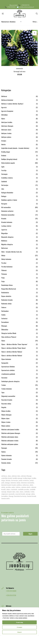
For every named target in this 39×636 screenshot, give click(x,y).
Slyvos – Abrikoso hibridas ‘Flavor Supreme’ (14, 344)
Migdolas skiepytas (7, 244)
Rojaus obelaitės (6, 296)
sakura (8, 489)
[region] (19, 621)
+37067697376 (25, 5)
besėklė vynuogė (17, 478)
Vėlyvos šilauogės (6, 415)
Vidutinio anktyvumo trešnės (9, 441)
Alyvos (3, 119)
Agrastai (4, 107)
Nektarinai (4, 248)
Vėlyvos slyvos (5, 418)
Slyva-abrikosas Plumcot (8, 337)
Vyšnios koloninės (6, 455)
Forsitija (3, 170)
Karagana (4, 204)
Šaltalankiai (5, 311)
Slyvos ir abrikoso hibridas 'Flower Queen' (13, 348)
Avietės (3, 144)
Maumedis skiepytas (7, 237)
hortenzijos (14, 480)
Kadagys (3, 196)
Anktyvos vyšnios (6, 137)
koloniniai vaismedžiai (27, 483)
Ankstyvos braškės (6, 122)
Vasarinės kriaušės (6, 400)
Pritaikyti (19, 627)
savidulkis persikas (23, 489)
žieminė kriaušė (31, 496)
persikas (8, 487)
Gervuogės (19, 68)
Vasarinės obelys (6, 404)
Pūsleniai (4, 274)
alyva (9, 476)
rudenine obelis (25, 487)
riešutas (18, 487)
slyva (17, 492)
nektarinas (25, 485)
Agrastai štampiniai (7, 111)
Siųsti (30, 534)
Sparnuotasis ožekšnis (8, 370)
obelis (31, 485)
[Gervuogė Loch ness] (19, 48)
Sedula (3, 315)
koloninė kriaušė (6, 485)
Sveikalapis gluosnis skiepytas (10, 381)
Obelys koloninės (6, 259)
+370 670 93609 (11, 591)
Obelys (3, 255)
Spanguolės (4, 363)
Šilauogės (4, 326)
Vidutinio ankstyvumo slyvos (9, 437)
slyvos (21, 492)
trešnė (32, 492)
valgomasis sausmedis (8, 494)
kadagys (7, 483)
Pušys (3, 278)
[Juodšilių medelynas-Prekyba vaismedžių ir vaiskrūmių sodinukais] (20, 13)
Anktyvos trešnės (6, 133)
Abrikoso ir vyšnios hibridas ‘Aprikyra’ (12, 104)
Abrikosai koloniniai (7, 100)
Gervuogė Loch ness (19, 71)
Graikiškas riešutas (7, 178)
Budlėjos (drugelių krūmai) (9, 159)
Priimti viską (19, 622)
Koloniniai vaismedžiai (7, 215)
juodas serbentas (24, 480)
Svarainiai (4, 378)
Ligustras (4, 230)
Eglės (2, 167)
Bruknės (3, 155)
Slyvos (3, 341)
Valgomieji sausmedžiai (8, 396)
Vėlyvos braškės (6, 411)
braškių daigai (27, 478)
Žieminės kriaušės (6, 459)
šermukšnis (4, 496)
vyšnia (33, 494)
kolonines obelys (15, 483)
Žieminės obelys (6, 463)
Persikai (3, 263)
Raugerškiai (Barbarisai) (8, 289)
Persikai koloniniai (6, 267)
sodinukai (27, 492)
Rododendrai (5, 292)
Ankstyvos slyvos (6, 130)
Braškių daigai (5, 152)
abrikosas (4, 476)
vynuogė (28, 494)
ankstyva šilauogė (26, 476)
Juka (2, 189)
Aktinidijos (4, 115)
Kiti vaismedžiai (6, 207)
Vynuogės (4, 448)
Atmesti (19, 632)
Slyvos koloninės (6, 359)
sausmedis (14, 489)
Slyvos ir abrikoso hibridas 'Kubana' (11, 352)
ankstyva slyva (16, 476)
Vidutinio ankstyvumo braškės (10, 429)
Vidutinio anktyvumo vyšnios (9, 444)
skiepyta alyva (11, 492)
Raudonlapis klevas (7, 285)
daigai (3, 480)
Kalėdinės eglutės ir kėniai (9, 200)
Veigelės (3, 407)
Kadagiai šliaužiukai (7, 192)
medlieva (19, 485)
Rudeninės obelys (6, 304)
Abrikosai (4, 96)
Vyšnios (3, 452)
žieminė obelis (5, 498)
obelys (3, 487)
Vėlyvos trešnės (5, 422)
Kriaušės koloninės (6, 222)
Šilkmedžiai (4, 329)
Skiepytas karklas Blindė (8, 333)
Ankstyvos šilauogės (7, 126)
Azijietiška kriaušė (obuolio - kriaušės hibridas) (15, 148)
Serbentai (4, 318)
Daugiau (34, 33)
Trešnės (3, 385)
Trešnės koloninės (6, 389)
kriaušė (14, 485)
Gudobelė (4, 181)
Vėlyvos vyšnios (5, 426)
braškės (34, 478)
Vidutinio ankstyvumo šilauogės (10, 433)
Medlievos (4, 241)
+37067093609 (11, 7)
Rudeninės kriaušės (7, 300)
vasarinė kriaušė (20, 494)
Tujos (2, 392)
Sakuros (3, 307)
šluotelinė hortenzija (20, 496)
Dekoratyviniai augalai (8, 163)
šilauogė (11, 496)
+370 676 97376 (11, 595)
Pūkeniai (4, 270)
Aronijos (3, 141)
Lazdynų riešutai (6, 226)
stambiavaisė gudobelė (8, 374)
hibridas (8, 480)
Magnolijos (4, 233)
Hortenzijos (4, 185)
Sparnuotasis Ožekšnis (8, 367)
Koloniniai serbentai (7, 211)
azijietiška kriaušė (6, 478)
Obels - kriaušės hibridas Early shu (11, 252)
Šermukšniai (5, 322)
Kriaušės (3, 218)
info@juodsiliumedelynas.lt (26, 7)
